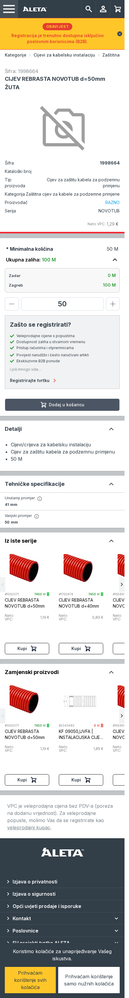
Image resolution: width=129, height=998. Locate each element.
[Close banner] (119, 33)
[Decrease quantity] (12, 304)
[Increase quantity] (113, 304)
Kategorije (15, 54)
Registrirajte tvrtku (30, 380)
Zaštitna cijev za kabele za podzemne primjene (73, 194)
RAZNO (112, 202)
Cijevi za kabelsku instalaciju (64, 54)
